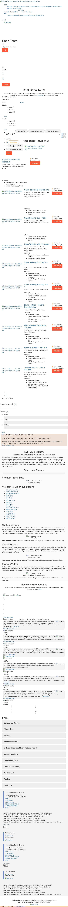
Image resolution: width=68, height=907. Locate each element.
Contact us (32, 15)
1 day (11, 107)
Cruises (6, 12)
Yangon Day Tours (27, 12)
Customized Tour (13, 12)
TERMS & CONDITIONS (12, 804)
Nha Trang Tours (10, 518)
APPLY (22, 102)
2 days (11, 110)
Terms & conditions (23, 15)
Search (6, 84)
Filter (8, 153)
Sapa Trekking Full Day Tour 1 (36, 263)
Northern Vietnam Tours (12, 490)
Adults (6, 420)
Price (4, 75)
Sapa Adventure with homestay (11, 160)
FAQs (42, 15)
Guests (4, 70)
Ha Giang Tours (10, 513)
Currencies (6, 825)
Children (6, 425)
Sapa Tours (9, 499)
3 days (11, 112)
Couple (11, 123)
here (40, 589)
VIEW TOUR (35, 163)
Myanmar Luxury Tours (27, 6)
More (5, 116)
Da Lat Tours (9, 511)
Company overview (12, 15)
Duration (4, 80)
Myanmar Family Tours (40, 6)
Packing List (9, 772)
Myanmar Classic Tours (13, 6)
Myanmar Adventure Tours (54, 6)
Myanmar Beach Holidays (14, 8)
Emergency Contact (12, 722)
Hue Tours (9, 502)
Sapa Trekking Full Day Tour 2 (36, 285)
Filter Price (5, 99)
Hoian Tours (9, 504)
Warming (7, 735)
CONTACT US (9, 800)
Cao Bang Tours (10, 515)
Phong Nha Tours (10, 516)
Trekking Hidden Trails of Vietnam (34, 368)
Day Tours (21, 10)
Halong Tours (9, 497)
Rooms (6, 414)
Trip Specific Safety (12, 766)
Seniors (11, 126)
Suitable (4, 119)
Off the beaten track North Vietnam (35, 326)
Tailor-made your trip (8, 445)
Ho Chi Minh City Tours (12, 508)
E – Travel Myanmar (19, 906)
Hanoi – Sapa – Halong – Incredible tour (35, 305)
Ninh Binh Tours (10, 500)
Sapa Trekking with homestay (36, 244)
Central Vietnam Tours (12, 491)
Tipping (7, 779)
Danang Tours (10, 506)
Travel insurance (11, 760)
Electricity (8, 785)
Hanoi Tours (9, 495)
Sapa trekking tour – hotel (35, 217)
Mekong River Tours (11, 509)
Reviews (38, 15)
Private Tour (9, 729)
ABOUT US (8, 798)
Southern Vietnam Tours (12, 493)
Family (11, 121)
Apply (3, 432)
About (5, 13)
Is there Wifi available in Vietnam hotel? (20, 747)
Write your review (8, 617)
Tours (5, 5)
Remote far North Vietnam (35, 347)
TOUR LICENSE (9, 802)
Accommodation (10, 741)
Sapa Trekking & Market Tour (36, 189)
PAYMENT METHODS (11, 806)
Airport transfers (11, 754)
